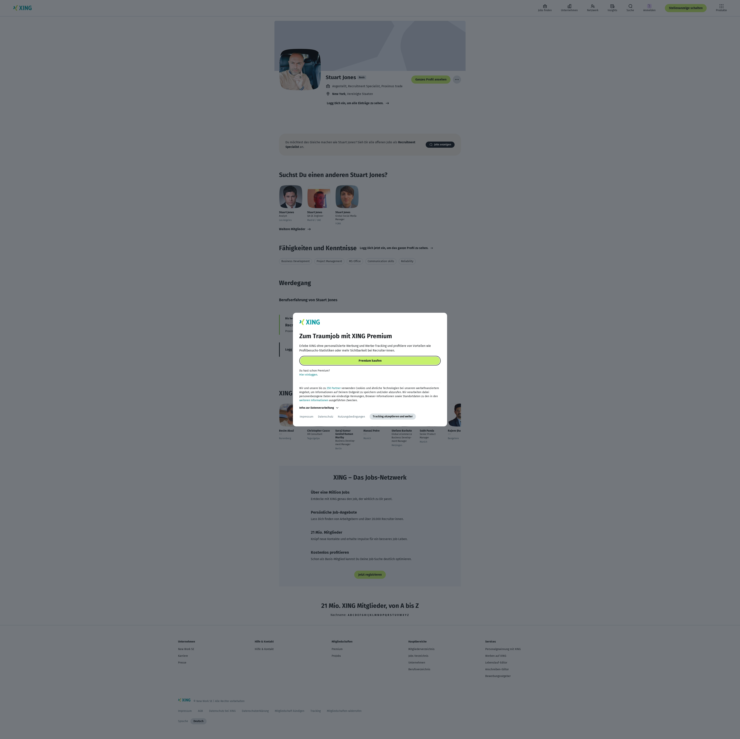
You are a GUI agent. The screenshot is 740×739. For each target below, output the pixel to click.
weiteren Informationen (313, 400)
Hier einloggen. (308, 374)
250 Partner (334, 388)
